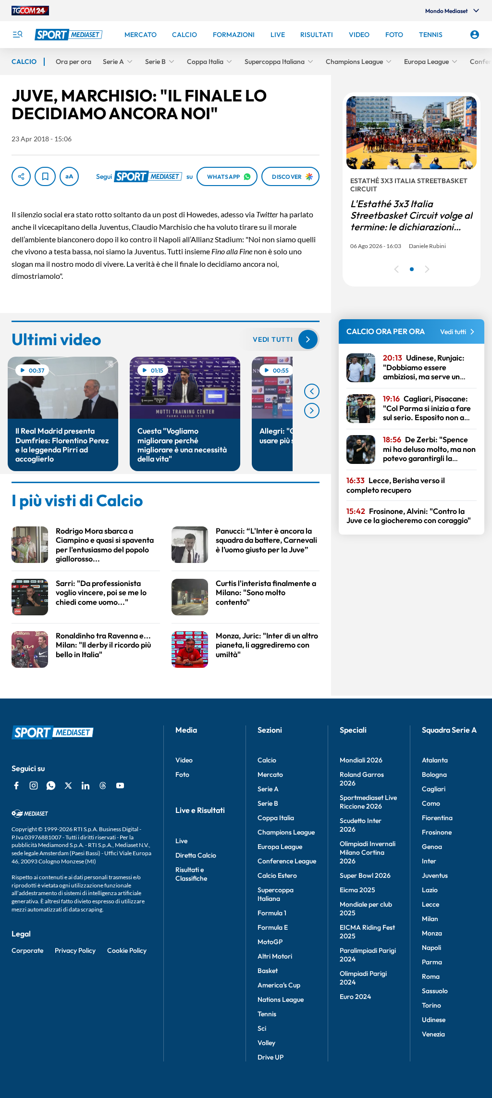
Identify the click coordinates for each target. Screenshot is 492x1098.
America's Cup (279, 985)
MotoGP (270, 941)
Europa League (280, 846)
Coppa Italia (276, 817)
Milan (430, 918)
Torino (431, 1005)
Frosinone (437, 832)
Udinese (433, 1019)
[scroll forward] (312, 410)
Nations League (281, 999)
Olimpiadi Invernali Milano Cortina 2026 (367, 852)
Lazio (430, 890)
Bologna (434, 774)
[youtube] (120, 785)
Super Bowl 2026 (365, 875)
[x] (68, 785)
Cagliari (433, 789)
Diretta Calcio (195, 855)
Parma (432, 962)
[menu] (17, 34)
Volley (266, 1042)
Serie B (268, 803)
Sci (262, 1028)
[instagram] (33, 785)
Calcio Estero (277, 875)
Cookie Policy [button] (127, 950)
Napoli (431, 947)
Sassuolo (435, 990)
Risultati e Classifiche (191, 874)
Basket (268, 970)
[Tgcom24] (30, 10)
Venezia (433, 1034)
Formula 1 (272, 913)
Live (181, 840)
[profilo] (474, 34)
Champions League (286, 832)
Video (184, 760)
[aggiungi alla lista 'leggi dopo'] (45, 176)
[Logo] (70, 34)
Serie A (268, 789)
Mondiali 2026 (361, 760)
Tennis (267, 1014)
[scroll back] (312, 391)
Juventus (435, 875)
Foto (182, 774)
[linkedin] (85, 785)
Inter (429, 861)
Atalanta (435, 760)
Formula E (273, 927)
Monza (432, 933)
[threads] (103, 785)
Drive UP (270, 1057)
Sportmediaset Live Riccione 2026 (368, 802)
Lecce (430, 904)
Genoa (432, 846)
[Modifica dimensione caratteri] (69, 176)
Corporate (27, 950)
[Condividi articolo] (21, 176)
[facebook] (16, 785)
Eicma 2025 (357, 890)
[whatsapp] (51, 785)
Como (431, 803)
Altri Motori (275, 956)
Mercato (270, 774)
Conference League (287, 861)
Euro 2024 (355, 996)
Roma (431, 976)
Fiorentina (437, 817)
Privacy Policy (75, 950)
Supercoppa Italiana (276, 894)
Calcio (267, 760)
